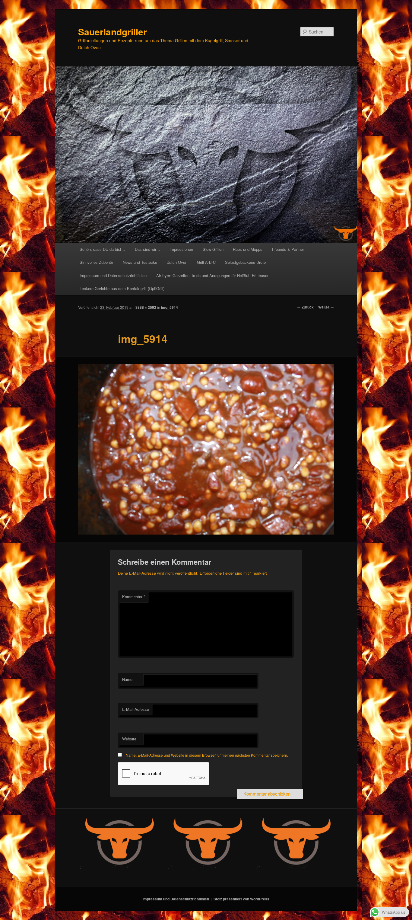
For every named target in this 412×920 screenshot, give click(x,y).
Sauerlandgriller (112, 31)
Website (129, 739)
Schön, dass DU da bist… (102, 249)
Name (127, 679)
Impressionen (181, 249)
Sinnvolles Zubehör (96, 262)
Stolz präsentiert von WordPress (241, 899)
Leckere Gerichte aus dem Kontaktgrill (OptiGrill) (122, 288)
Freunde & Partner (288, 249)
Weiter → (326, 307)
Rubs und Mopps (247, 249)
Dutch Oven (176, 262)
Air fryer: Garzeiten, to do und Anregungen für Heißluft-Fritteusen (212, 275)
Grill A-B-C (206, 262)
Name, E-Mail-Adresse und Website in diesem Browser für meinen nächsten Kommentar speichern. (207, 755)
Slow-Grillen (213, 249)
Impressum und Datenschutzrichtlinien (113, 275)
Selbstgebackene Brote (245, 262)
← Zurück (305, 307)
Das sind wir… (147, 249)
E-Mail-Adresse (135, 709)
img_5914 (169, 307)
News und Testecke (140, 262)
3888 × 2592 (145, 307)
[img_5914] (206, 449)
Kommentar (133, 596)
